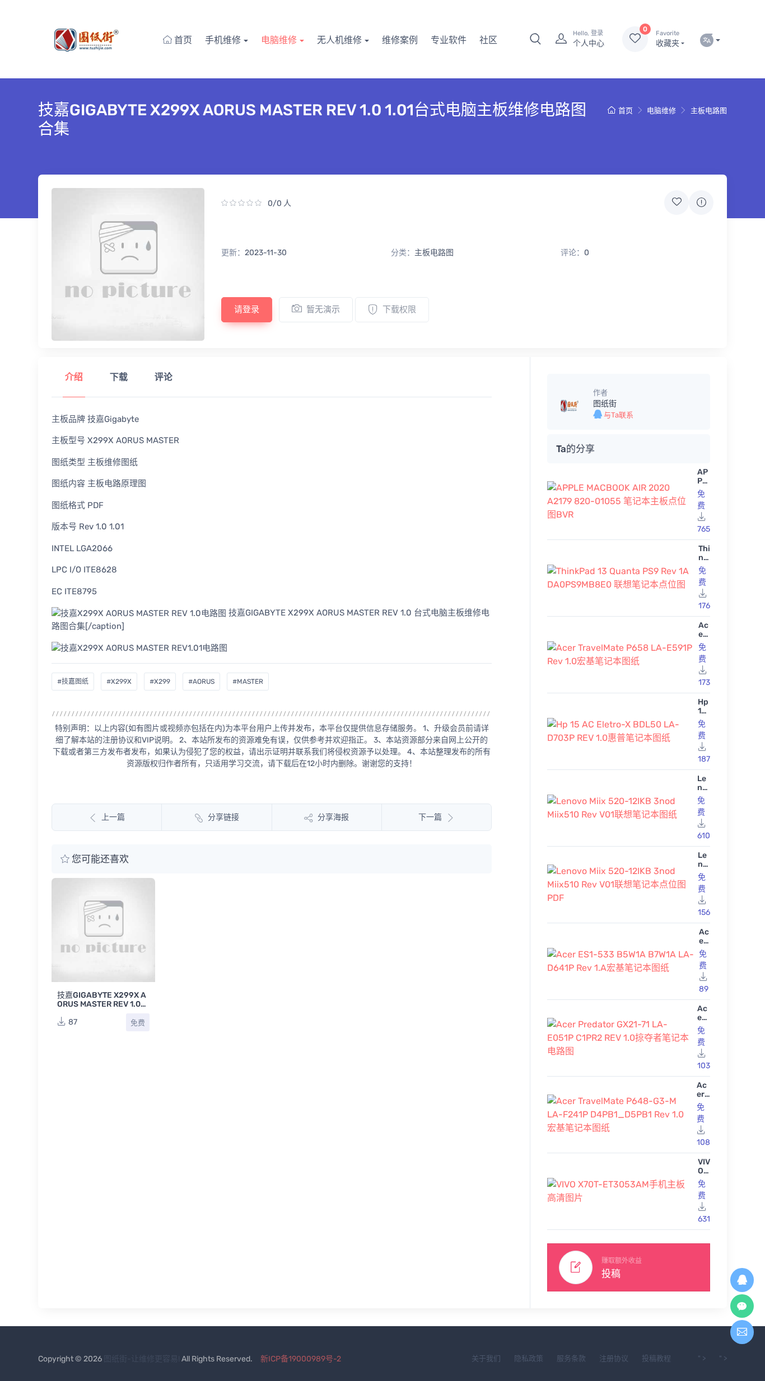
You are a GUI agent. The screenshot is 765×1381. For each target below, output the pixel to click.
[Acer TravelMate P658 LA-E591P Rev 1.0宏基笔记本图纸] (620, 654)
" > (702, 1358)
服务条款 (571, 1358)
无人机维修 (339, 40)
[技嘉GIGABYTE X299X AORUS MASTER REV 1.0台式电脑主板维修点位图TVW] (103, 929)
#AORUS (201, 681)
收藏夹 (667, 39)
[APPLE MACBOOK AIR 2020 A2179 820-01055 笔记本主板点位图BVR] (620, 501)
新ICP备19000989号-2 (300, 1359)
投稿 (611, 1273)
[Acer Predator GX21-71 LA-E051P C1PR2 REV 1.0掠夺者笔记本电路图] (620, 1038)
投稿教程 (656, 1358)
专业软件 (449, 40)
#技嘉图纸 (72, 681)
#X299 (160, 681)
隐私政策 (528, 1358)
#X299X (119, 681)
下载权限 (399, 309)
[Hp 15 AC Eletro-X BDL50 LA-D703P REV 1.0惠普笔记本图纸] (620, 731)
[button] (535, 39)
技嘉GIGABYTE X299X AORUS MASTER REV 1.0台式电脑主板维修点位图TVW (102, 1008)
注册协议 (613, 1358)
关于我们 (486, 1358)
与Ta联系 (617, 415)
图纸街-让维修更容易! (142, 1359)
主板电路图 (709, 110)
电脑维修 (279, 40)
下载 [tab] (119, 377)
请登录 (246, 309)
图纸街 (605, 403)
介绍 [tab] (74, 377)
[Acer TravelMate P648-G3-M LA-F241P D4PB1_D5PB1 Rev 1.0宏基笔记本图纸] (619, 1115)
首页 (182, 40)
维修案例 (400, 40)
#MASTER (247, 681)
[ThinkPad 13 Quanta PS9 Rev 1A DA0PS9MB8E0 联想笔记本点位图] (620, 578)
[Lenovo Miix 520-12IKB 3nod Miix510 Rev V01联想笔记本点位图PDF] (620, 885)
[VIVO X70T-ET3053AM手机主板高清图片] (620, 1191)
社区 (488, 40)
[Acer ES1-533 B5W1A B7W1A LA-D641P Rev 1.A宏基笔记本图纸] (620, 961)
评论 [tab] (163, 377)
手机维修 (223, 40)
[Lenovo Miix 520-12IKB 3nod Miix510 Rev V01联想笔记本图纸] (620, 808)
